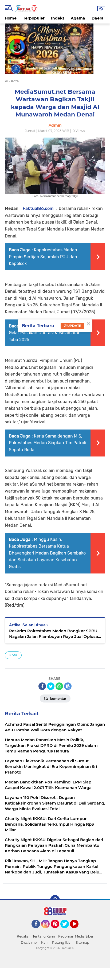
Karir (45, 942)
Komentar (57, 699)
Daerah (99, 18)
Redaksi (23, 936)
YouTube (78, 930)
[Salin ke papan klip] (68, 686)
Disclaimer (29, 942)
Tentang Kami (44, 936)
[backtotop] (55, 900)
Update (73, 326)
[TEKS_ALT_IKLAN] (55, 49)
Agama (78, 18)
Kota (13, 655)
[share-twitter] (50, 686)
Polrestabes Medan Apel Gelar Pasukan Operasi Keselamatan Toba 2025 (45, 332)
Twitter (67, 930)
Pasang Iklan (62, 942)
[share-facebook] (42, 686)
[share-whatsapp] (59, 686)
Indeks (57, 18)
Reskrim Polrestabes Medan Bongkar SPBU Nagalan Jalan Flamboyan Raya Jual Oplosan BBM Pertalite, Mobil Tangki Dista (55, 633)
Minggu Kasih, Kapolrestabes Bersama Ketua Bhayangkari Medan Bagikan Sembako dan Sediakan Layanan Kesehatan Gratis (47, 553)
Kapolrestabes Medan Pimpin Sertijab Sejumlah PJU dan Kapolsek (43, 256)
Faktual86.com (38, 208)
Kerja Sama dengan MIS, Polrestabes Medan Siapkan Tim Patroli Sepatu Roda (47, 443)
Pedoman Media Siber (75, 936)
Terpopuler (34, 18)
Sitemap (82, 942)
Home (11, 18)
